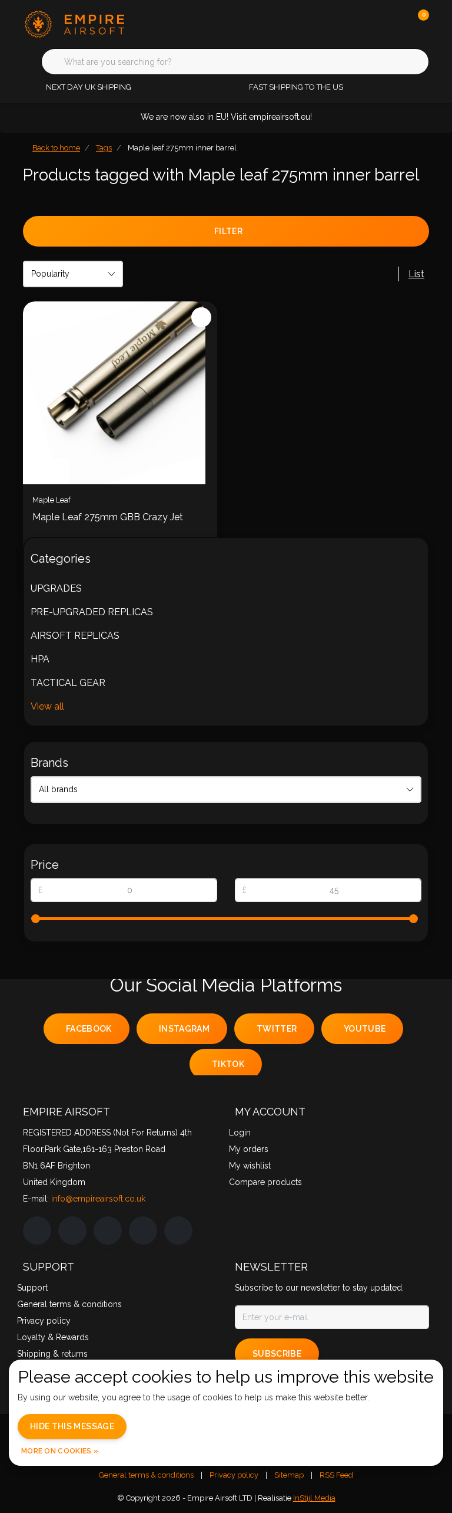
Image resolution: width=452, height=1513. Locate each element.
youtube (364, 1028)
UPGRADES (56, 588)
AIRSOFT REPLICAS (75, 635)
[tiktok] (178, 1230)
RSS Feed (336, 1475)
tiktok (228, 1064)
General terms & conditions (146, 1475)
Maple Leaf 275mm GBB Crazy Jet (107, 517)
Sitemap (289, 1475)
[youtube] (143, 1230)
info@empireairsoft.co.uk (98, 1198)
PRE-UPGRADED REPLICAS (92, 612)
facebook (89, 1028)
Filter (228, 231)
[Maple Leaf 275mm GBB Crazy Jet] (120, 392)
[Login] (373, 23)
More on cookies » (59, 1451)
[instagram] (72, 1230)
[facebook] (37, 1230)
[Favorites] (395, 23)
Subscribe (276, 1353)
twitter (277, 1028)
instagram (184, 1028)
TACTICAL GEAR (68, 682)
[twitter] (108, 1230)
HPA (40, 659)
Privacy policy (234, 1475)
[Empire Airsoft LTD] (95, 23)
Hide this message (72, 1426)
